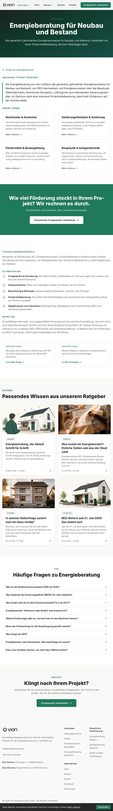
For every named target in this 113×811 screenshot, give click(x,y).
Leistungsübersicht (72, 733)
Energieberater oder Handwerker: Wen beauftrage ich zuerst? (38, 642)
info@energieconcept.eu (13, 748)
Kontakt (72, 5)
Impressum (69, 784)
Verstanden (103, 807)
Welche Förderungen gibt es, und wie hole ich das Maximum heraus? (42, 618)
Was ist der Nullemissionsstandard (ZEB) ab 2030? (33, 587)
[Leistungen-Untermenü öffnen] (29, 5)
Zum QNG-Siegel (14, 362)
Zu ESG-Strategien (70, 362)
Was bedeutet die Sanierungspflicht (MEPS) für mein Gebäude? (39, 594)
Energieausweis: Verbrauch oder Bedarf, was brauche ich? (36, 610)
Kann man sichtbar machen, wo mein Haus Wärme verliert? (37, 649)
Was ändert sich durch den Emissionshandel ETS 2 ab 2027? (38, 602)
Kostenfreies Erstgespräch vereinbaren (54, 220)
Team (36, 5)
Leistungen (22, 5)
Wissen (47, 5)
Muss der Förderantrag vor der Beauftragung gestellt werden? (38, 626)
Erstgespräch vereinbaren (95, 5)
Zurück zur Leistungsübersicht (20, 70)
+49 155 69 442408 (11, 755)
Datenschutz (69, 789)
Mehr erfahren (12, 134)
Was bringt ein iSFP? (16, 634)
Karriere (61, 5)
